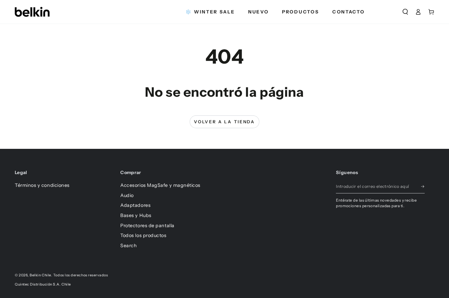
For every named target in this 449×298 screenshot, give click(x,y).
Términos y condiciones (42, 185)
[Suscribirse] (423, 186)
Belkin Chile (40, 275)
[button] (405, 11)
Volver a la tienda (224, 121)
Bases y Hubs (135, 215)
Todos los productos (143, 235)
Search (128, 245)
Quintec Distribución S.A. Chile (43, 284)
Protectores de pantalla (147, 225)
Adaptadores (135, 205)
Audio (127, 195)
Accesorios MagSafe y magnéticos (160, 185)
